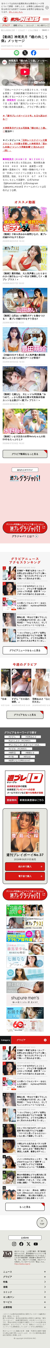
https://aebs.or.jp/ (22, 1264)
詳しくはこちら (16, 12)
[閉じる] (47, 7)
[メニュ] (46, 19)
